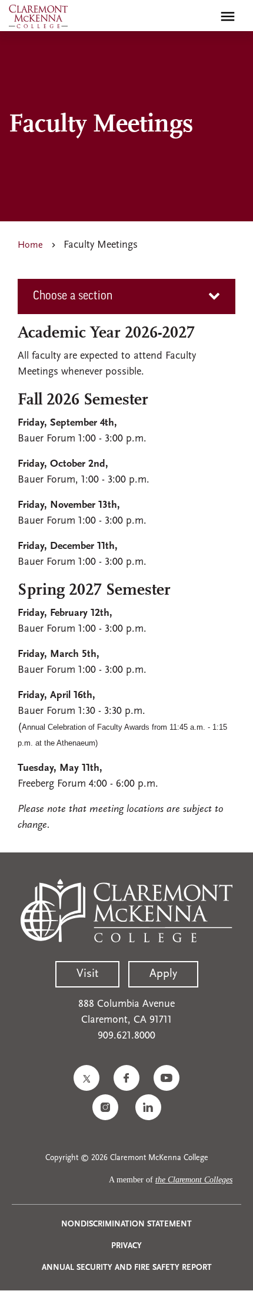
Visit (87, 974)
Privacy (126, 1246)
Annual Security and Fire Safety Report (127, 1267)
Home (30, 245)
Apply (163, 974)
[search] (202, 16)
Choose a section (72, 296)
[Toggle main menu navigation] (227, 16)
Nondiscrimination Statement (126, 1224)
